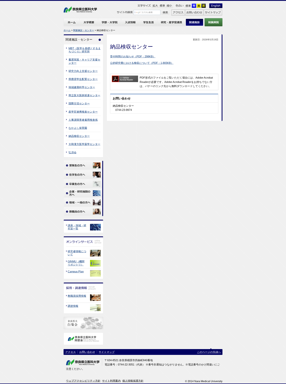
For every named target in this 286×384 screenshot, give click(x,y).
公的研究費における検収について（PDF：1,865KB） (141, 63)
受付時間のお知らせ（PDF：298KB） (132, 56)
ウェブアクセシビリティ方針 (83, 380)
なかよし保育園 (78, 128)
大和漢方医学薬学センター (84, 144)
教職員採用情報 (77, 295)
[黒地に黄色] (203, 5)
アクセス (70, 352)
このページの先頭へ (209, 352)
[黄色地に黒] (198, 5)
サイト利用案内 (111, 380)
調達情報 (73, 306)
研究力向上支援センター (83, 71)
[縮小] (169, 5)
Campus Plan (76, 271)
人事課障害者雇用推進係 (83, 119)
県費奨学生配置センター (83, 79)
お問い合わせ (87, 352)
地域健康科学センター (82, 87)
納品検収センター (79, 136)
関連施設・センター (83, 30)
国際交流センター (79, 103)
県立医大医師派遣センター (84, 95)
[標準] (162, 5)
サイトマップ (107, 352)
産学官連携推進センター (83, 111)
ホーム (67, 30)
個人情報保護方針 (132, 380)
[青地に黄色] (194, 5)
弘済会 (72, 152)
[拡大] (155, 5)
